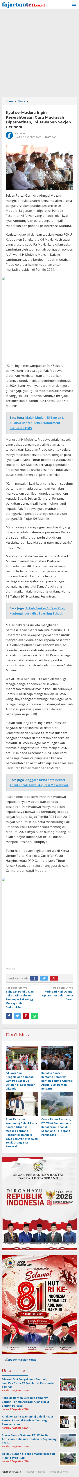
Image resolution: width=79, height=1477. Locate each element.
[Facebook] (35, 978)
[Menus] (74, 4)
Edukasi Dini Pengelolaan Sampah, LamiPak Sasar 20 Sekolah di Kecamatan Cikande (20, 1080)
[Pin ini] (26, 1016)
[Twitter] (45, 978)
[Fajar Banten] (23, 4)
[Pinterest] (55, 978)
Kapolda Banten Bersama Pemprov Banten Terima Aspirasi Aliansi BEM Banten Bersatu (57, 1080)
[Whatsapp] (34, 1016)
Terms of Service (58, 1471)
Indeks (41, 1471)
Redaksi (29, 1471)
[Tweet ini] (17, 1016)
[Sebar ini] (9, 1016)
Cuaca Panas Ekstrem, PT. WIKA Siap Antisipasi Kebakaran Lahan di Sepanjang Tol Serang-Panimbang (57, 1126)
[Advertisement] (39, 53)
